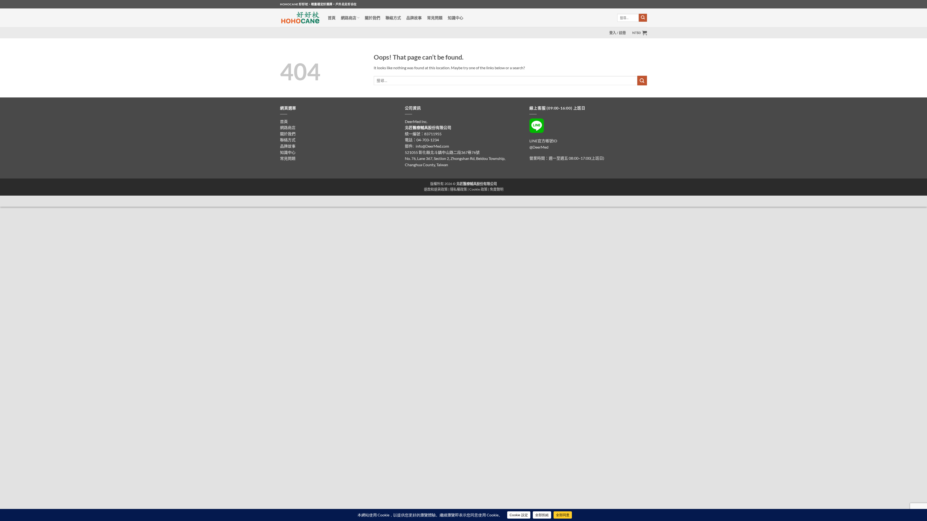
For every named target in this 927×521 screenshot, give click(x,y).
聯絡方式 (393, 17)
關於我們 (372, 17)
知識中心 (455, 17)
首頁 (332, 17)
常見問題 (434, 17)
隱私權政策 (458, 189)
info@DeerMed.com (432, 146)
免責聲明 (496, 189)
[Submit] (643, 18)
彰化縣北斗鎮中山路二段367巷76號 (449, 152)
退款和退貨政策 (436, 189)
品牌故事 (414, 17)
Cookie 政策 (478, 189)
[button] (617, 33)
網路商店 (348, 17)
